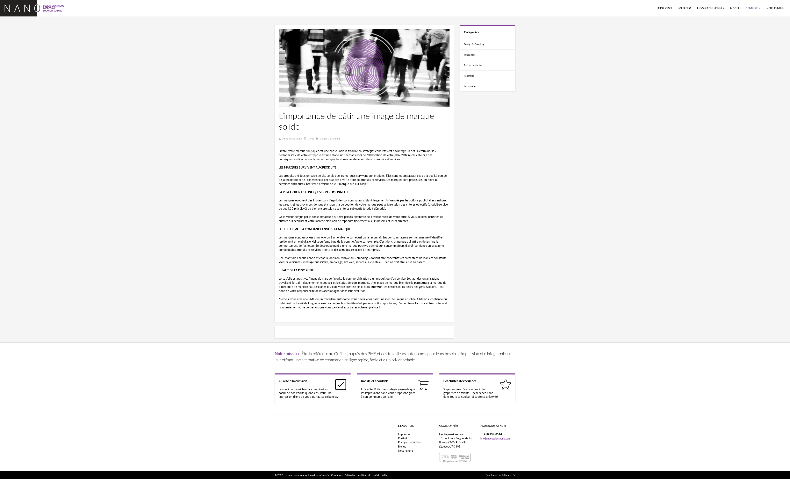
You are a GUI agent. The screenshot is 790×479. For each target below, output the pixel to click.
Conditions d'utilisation (343, 475)
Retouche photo (473, 65)
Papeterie (469, 75)
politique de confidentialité (372, 475)
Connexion (753, 8)
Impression (470, 86)
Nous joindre (405, 451)
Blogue (402, 446)
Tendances (469, 54)
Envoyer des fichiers (410, 442)
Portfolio (403, 438)
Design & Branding (474, 44)
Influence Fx (508, 475)
